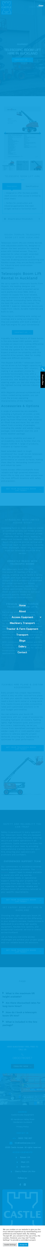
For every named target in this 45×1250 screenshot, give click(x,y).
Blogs (22, 641)
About (22, 611)
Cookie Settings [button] (10, 1245)
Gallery (23, 647)
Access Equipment (22, 617)
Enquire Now (43, 380)
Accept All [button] (23, 1245)
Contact (22, 652)
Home (22, 605)
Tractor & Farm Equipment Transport (22, 632)
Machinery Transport (22, 623)
